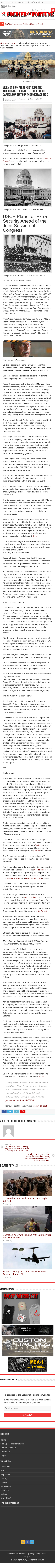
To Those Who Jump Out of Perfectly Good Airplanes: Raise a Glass (24, 1272)
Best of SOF (6, 1498)
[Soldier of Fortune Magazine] (27, 14)
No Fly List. (42, 911)
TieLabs (44, 1554)
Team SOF (5, 1490)
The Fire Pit (6, 1466)
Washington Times (33, 878)
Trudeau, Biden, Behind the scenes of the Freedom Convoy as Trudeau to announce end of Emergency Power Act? (37, 1156)
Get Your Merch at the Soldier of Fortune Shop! (24, 24)
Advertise (21, 2)
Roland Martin (13, 878)
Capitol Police (40, 870)
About (3, 2)
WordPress (22, 1554)
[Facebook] (35, 10)
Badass (4, 1494)
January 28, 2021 (40, 1106)
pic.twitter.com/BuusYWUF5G (20, 1100)
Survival (4, 1482)
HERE (41, 1076)
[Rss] (33, 10)
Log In (3, 1456)
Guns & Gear (6, 1486)
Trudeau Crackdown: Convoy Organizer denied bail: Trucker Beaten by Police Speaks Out (17, 1148)
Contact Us (12, 2)
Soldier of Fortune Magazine (15, 99)
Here (34, 536)
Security (12, 43)
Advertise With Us (8, 1448)
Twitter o (39, 845)
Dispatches (5, 1474)
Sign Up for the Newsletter (12, 1444)
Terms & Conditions (8, 6)
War (13, 101)
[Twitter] (38, 10)
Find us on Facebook (8, 1379)
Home (5, 43)
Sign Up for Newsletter (35, 2)
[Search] (53, 10)
